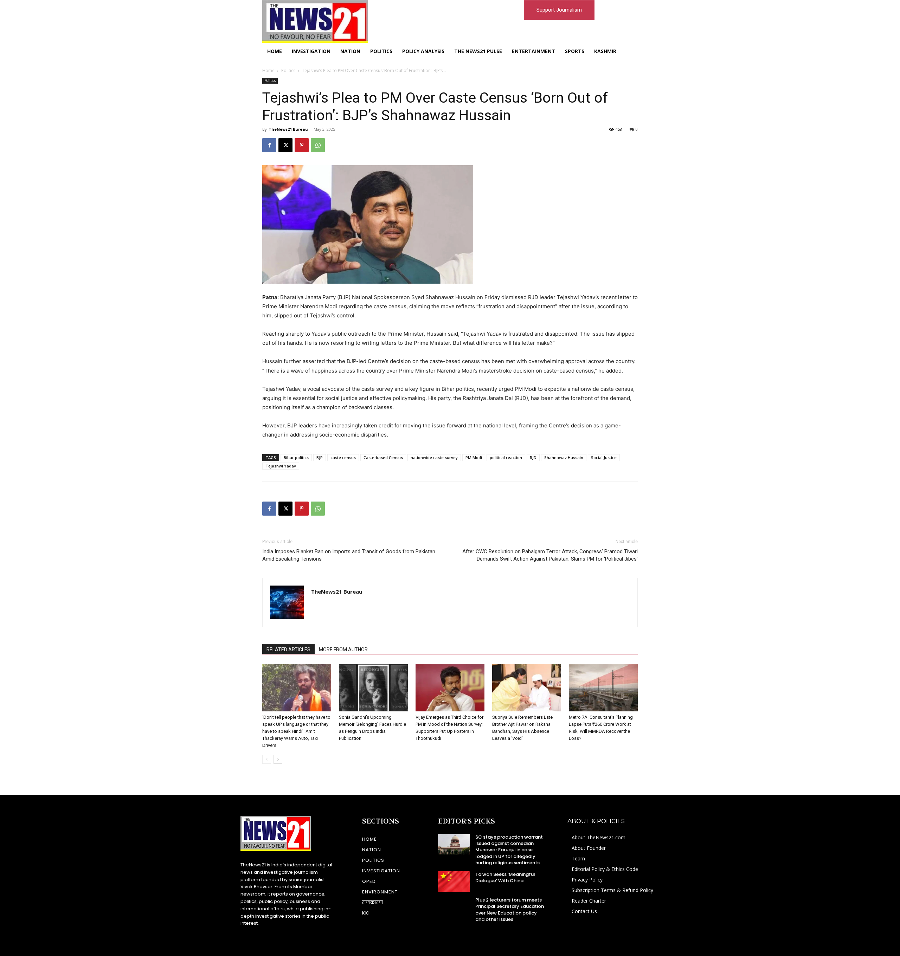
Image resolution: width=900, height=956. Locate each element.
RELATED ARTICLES (288, 649)
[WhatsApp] (318, 145)
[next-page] (278, 759)
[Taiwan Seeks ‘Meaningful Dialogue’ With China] (454, 881)
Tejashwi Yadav (280, 466)
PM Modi (473, 457)
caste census (343, 457)
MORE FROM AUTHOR (343, 649)
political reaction (506, 457)
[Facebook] (269, 145)
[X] (285, 145)
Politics (288, 70)
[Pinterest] (302, 145)
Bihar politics (296, 457)
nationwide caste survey (434, 457)
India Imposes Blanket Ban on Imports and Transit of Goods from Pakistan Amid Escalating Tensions (348, 555)
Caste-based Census (383, 457)
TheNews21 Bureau (288, 129)
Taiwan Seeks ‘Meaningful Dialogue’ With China (505, 877)
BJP (319, 457)
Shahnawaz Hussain (563, 457)
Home (268, 70)
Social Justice (604, 457)
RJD (533, 457)
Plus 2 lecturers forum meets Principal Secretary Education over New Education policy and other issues (509, 910)
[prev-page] (266, 759)
